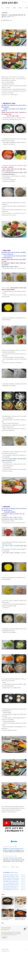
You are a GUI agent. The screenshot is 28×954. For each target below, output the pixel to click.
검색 (23, 3)
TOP (25, 950)
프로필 (20, 8)
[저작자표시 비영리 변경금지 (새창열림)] (17, 867)
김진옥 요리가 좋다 (10, 3)
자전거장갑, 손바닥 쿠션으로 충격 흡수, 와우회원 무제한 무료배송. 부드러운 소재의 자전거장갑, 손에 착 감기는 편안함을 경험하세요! (13, 860)
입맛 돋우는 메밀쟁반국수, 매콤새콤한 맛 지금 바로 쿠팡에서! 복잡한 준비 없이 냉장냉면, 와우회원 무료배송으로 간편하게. (14, 850)
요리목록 (8, 8)
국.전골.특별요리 (6, 872)
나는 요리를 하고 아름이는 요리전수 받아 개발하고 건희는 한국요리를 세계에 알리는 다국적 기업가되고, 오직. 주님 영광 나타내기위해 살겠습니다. (11, 933)
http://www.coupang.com (8, 846)
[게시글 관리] (8, 867)
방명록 (14, 8)
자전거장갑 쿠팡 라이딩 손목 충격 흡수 (12, 858)
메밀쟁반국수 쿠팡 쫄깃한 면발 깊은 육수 (13, 848)
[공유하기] (6, 867)
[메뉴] (25, 3)
